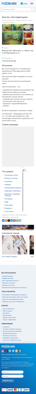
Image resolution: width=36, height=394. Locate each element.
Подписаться (8, 380)
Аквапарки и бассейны (13, 191)
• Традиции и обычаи (8, 283)
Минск (30, 20)
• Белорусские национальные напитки (14, 287)
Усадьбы (8, 184)
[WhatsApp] (17, 220)
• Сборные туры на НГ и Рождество (13, 301)
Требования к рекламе (10, 338)
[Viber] (14, 220)
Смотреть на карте (8, 22)
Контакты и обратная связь (12, 340)
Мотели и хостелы (11, 178)
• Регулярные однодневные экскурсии (14, 294)
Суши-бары (9, 205)
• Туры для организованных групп (13, 299)
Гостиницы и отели (11, 175)
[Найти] (32, 8)
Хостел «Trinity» (12, 256)
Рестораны (8, 199)
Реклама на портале (9, 335)
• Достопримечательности (10, 280)
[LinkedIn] (11, 220)
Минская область (9, 20)
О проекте (6, 327)
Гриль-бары (9, 211)
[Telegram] (20, 220)
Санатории (8, 181)
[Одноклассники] (6, 220)
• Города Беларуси (7, 276)
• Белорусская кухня (8, 285)
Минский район (21, 20)
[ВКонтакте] (3, 220)
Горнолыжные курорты (13, 188)
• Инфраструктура (7, 278)
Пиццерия (8, 208)
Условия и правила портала (12, 329)
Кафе (6, 202)
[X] (9, 220)
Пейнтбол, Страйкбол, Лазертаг (12, 195)
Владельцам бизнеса (10, 333)
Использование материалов (12, 331)
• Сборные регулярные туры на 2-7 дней (15, 297)
